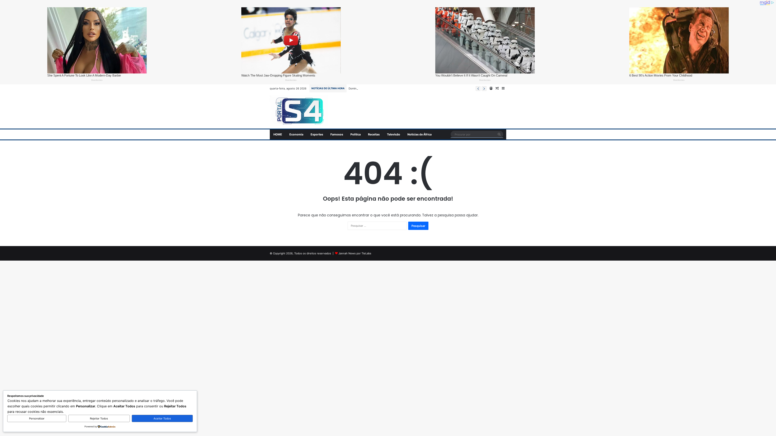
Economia (296, 134)
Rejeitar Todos (99, 418)
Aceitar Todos (162, 418)
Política (355, 134)
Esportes (317, 134)
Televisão (393, 134)
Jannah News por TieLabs (354, 253)
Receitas (374, 134)
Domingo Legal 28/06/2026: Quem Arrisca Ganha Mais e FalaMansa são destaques (401, 88)
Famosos (336, 134)
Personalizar (36, 418)
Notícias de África (419, 134)
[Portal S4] (299, 110)
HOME (277, 134)
